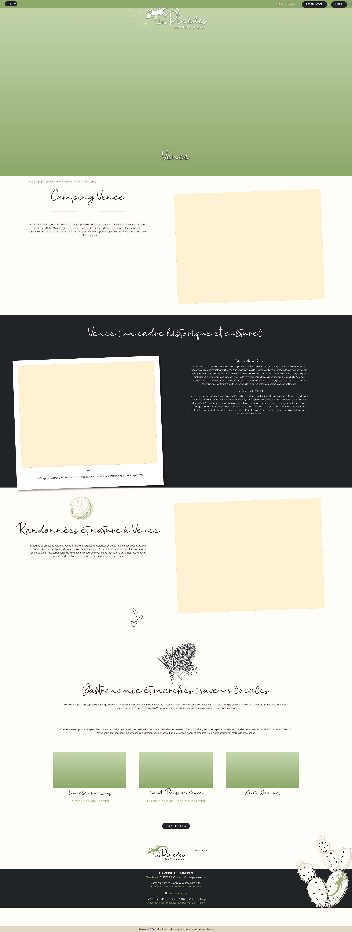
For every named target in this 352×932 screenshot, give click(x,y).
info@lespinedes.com (194, 877)
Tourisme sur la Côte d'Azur (73, 181)
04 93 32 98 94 (167, 877)
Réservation (314, 4)
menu (339, 4)
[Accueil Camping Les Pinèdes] (176, 16)
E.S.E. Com (161, 929)
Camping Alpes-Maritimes (43, 181)
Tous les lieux (176, 826)
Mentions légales (206, 929)
